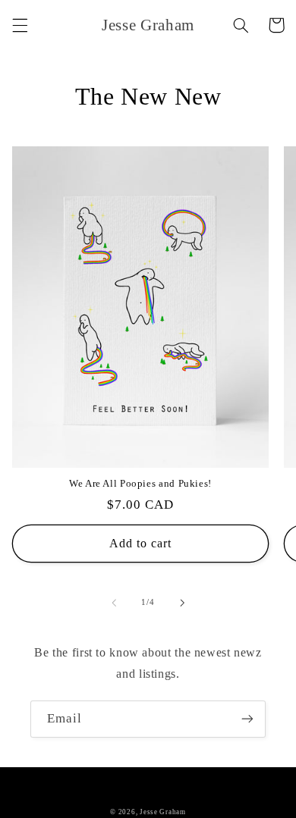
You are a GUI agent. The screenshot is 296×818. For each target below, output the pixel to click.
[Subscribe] (247, 719)
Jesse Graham (163, 812)
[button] (19, 25)
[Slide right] (182, 602)
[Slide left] (114, 602)
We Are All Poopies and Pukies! (140, 483)
